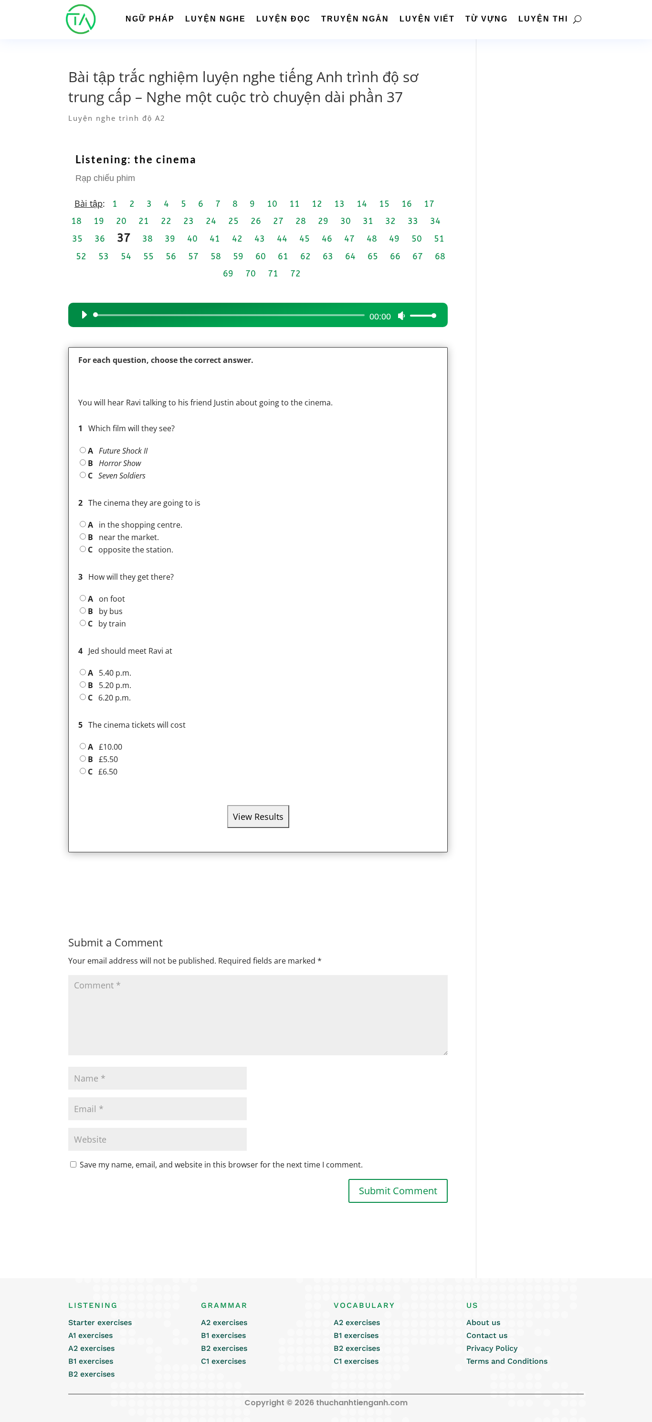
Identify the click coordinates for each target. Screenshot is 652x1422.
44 (282, 238)
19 (99, 221)
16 (406, 204)
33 (413, 221)
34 (435, 221)
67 (417, 256)
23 (188, 221)
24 (211, 221)
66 (395, 256)
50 (416, 238)
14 (362, 204)
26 (256, 221)
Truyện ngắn (355, 19)
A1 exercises (90, 1335)
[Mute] (401, 315)
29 (323, 221)
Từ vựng (486, 19)
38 (147, 238)
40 (192, 238)
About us (483, 1322)
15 (384, 204)
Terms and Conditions (506, 1361)
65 (373, 256)
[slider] (420, 315)
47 (349, 238)
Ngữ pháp (150, 19)
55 (148, 256)
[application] (255, 315)
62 (305, 256)
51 (439, 238)
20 (121, 221)
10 (272, 204)
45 (304, 238)
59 (238, 256)
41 (215, 238)
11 (294, 204)
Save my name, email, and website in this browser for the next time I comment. (221, 1164)
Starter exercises (100, 1322)
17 (429, 204)
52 (81, 256)
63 (328, 256)
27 (278, 221)
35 (77, 238)
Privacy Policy (491, 1348)
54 (126, 256)
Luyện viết (427, 19)
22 (166, 221)
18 (76, 221)
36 (100, 238)
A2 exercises (91, 1348)
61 (283, 256)
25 (233, 221)
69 (228, 273)
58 (215, 256)
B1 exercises (90, 1361)
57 (193, 256)
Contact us (486, 1335)
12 (317, 204)
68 (440, 256)
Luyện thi (543, 19)
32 (390, 221)
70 (250, 273)
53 (103, 256)
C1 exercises (223, 1361)
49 (394, 238)
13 (339, 204)
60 (260, 256)
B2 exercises (91, 1374)
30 (345, 221)
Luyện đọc (283, 19)
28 (300, 221)
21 (143, 221)
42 (237, 238)
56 (171, 256)
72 (295, 273)
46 (327, 238)
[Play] (84, 314)
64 (350, 256)
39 (170, 238)
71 (273, 273)
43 (259, 238)
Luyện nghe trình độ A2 (117, 118)
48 (372, 238)
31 (368, 221)
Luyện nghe (215, 19)
